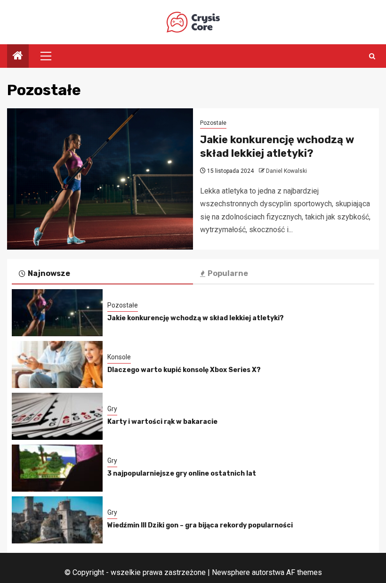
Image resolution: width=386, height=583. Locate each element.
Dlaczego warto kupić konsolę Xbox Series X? (184, 370)
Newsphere (231, 572)
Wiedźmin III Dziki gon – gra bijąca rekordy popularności (200, 525)
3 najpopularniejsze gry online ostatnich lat (181, 474)
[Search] (372, 56)
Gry (112, 409)
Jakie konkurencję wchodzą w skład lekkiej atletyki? (277, 146)
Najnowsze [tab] (49, 273)
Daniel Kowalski (286, 171)
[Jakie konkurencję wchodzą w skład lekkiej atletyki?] (100, 179)
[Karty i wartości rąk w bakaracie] (57, 416)
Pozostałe (213, 123)
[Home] (18, 56)
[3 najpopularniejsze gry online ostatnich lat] (57, 468)
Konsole (119, 357)
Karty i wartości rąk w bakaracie (162, 422)
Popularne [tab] (228, 273)
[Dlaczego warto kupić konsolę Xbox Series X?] (57, 364)
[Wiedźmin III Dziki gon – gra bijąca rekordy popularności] (57, 519)
